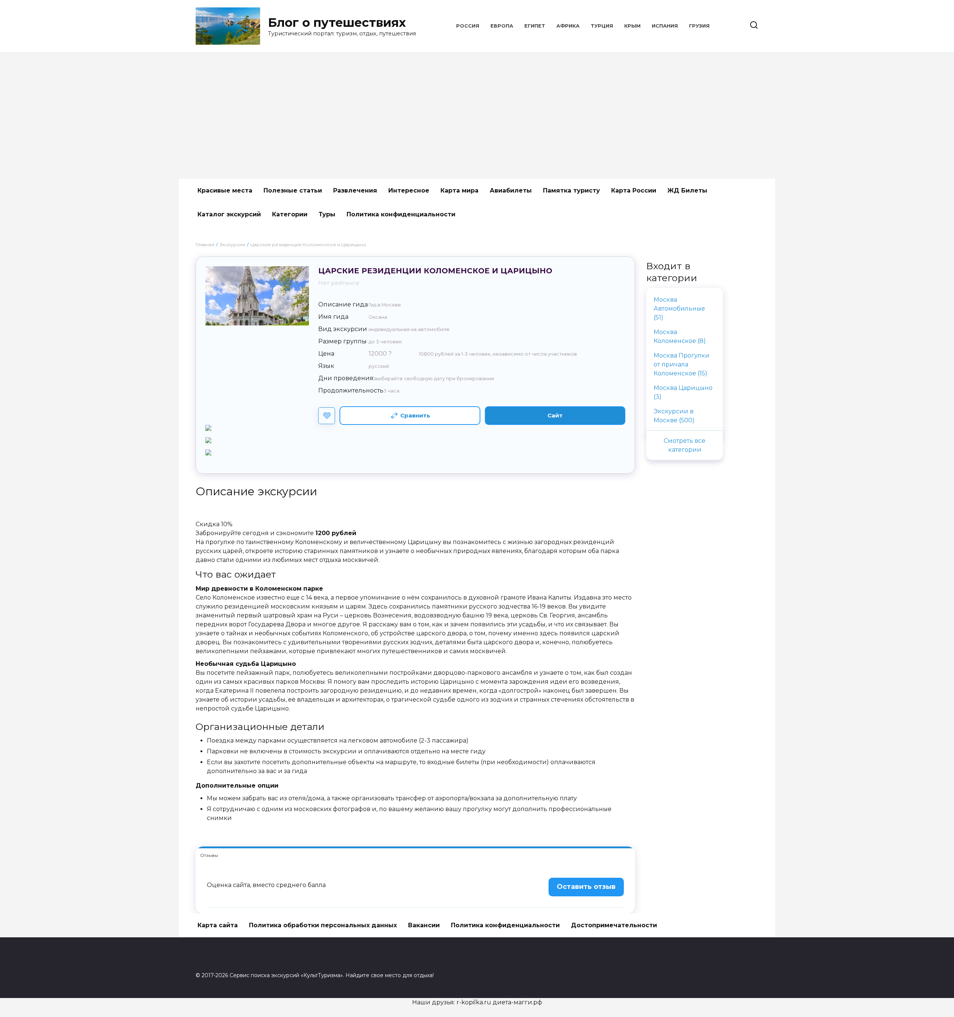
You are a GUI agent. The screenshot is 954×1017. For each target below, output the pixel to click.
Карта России (633, 190)
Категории (289, 214)
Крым (632, 26)
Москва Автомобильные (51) (679, 308)
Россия (467, 26)
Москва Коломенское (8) (680, 336)
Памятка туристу (571, 190)
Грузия (699, 26)
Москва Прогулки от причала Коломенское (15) (682, 364)
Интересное (408, 190)
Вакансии (424, 925)
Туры (327, 214)
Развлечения (355, 190)
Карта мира (459, 190)
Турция (602, 26)
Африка (567, 26)
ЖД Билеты (687, 190)
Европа (501, 26)
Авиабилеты (511, 190)
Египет (534, 26)
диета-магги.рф (517, 1002)
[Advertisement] (477, 115)
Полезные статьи (292, 190)
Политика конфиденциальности (401, 214)
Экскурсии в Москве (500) (674, 416)
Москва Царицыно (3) (683, 392)
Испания (665, 26)
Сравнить (415, 415)
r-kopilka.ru (474, 1002)
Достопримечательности (614, 925)
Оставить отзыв (586, 887)
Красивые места (225, 190)
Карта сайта (218, 925)
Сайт (555, 415)
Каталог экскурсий (229, 214)
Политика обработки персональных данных (323, 925)
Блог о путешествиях (337, 22)
